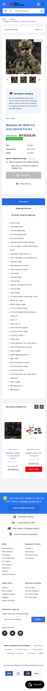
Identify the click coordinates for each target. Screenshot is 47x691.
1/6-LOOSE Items (8, 558)
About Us (5, 588)
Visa (9, 672)
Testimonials (29, 558)
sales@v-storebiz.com (30, 501)
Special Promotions (9, 574)
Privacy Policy (30, 588)
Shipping (5, 597)
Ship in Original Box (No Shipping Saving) (23, 162)
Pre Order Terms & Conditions (23, 215)
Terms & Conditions (32, 591)
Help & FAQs (29, 552)
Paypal (37, 672)
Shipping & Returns (23, 208)
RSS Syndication (31, 597)
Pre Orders (8, 649)
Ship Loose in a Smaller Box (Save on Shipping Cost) (24, 167)
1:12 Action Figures (33, 653)
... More (40, 653)
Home (4, 19)
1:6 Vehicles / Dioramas (14, 653)
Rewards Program (31, 555)
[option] (23, 56)
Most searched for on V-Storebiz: (17, 646)
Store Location (7, 591)
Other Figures (7, 565)
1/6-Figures (6, 555)
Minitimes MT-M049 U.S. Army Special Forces (13, 455)
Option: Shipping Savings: (21, 158)
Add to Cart (34, 469)
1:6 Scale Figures (22, 649)
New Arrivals (38, 646)
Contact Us (29, 548)
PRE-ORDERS (7, 552)
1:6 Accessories (36, 649)
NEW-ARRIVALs (8, 548)
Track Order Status (23, 508)
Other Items (6, 568)
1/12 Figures (6, 561)
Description (23, 202)
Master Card (27, 672)
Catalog (12, 19)
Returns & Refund (8, 601)
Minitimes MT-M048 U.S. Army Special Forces (20, 21)
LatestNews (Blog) (8, 594)
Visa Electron (18, 672)
